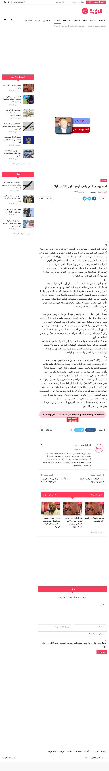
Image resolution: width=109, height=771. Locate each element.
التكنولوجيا (28, 20)
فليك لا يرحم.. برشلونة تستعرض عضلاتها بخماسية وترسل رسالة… (12, 99)
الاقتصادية (76, 20)
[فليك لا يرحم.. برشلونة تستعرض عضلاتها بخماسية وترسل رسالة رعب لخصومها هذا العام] (28, 99)
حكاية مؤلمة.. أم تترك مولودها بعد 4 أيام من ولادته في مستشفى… (12, 223)
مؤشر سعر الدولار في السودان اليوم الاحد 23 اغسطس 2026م (13, 112)
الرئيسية (102, 20)
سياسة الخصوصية (62, 2)
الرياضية (37, 20)
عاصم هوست (7, 757)
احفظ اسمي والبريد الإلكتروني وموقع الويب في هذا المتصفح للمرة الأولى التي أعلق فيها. (73, 644)
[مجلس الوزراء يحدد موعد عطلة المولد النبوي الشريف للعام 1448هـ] (28, 140)
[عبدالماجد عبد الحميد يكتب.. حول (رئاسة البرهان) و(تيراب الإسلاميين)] (72, 508)
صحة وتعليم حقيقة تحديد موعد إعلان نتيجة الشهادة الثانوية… (12, 153)
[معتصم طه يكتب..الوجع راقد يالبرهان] (94, 508)
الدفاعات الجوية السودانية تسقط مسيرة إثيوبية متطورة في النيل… (11, 126)
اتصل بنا (81, 2)
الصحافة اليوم (47, 20)
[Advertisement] (54, 46)
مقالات (57, 20)
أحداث (85, 20)
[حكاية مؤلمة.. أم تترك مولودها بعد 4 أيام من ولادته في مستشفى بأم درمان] (28, 224)
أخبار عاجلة (66, 20)
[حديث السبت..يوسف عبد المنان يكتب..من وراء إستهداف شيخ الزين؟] (50, 508)
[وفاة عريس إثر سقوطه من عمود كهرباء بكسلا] (28, 212)
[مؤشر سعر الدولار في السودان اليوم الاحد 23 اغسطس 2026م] (28, 113)
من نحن (74, 2)
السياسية (93, 20)
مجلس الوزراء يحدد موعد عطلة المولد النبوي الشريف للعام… (12, 139)
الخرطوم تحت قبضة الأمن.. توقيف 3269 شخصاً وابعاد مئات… (12, 198)
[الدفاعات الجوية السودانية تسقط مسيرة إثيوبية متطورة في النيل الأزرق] (28, 126)
